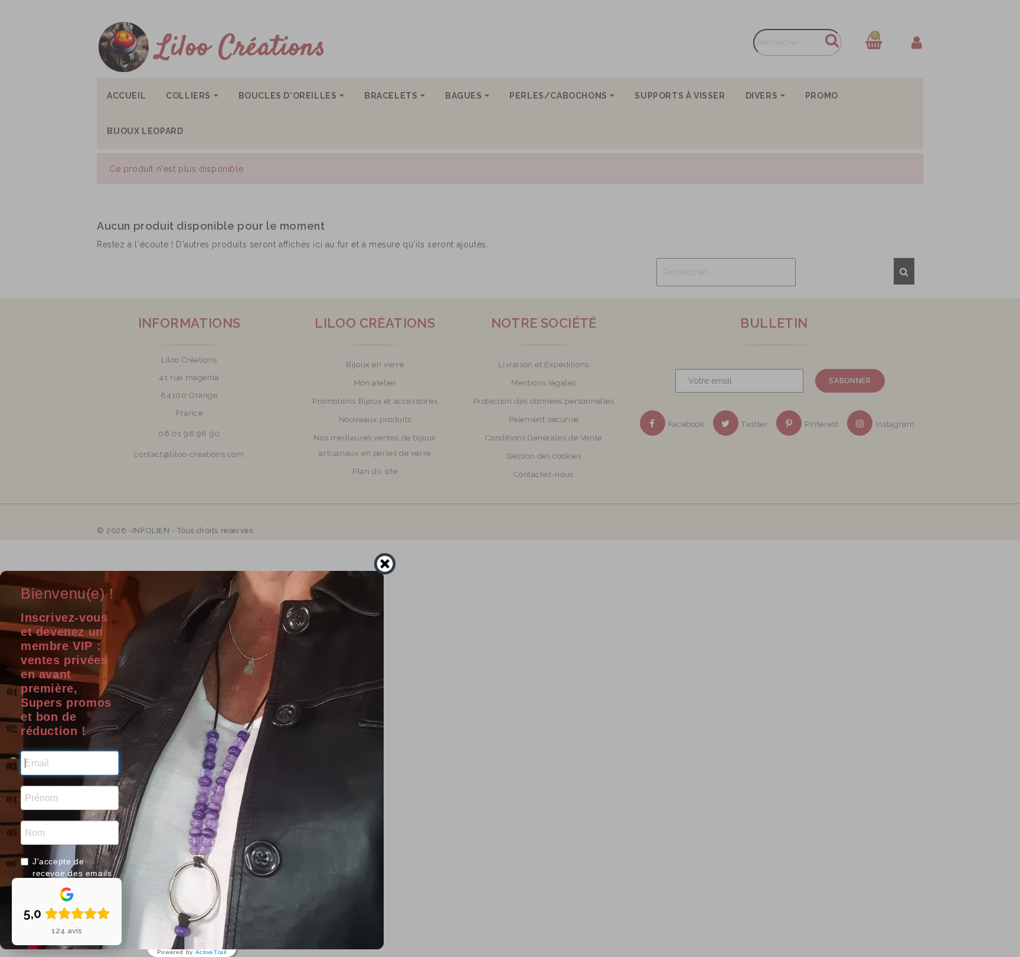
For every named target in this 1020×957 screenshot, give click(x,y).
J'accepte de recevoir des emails (72, 867)
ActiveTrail (211, 952)
